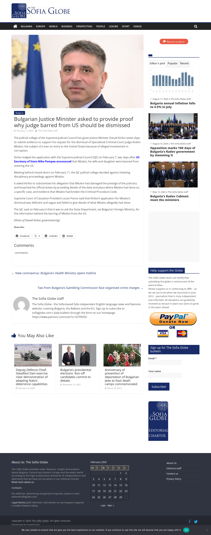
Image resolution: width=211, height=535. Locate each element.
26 (104, 497)
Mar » (111, 505)
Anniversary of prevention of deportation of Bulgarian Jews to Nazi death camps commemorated (122, 377)
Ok (186, 530)
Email (152, 358)
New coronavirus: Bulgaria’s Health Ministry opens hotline (54, 273)
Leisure (113, 26)
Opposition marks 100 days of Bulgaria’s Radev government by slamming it (172, 151)
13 (109, 485)
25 (99, 497)
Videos (137, 26)
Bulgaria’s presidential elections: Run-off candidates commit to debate (75, 375)
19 (104, 491)
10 (93, 485)
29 (120, 497)
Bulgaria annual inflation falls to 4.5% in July (172, 105)
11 (99, 485)
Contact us (172, 473)
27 (109, 497)
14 (115, 485)
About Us (171, 463)
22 (120, 491)
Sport (125, 26)
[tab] (157, 64)
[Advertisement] (173, 237)
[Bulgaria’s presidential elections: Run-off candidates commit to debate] (77, 346)
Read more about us (23, 482)
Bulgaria (26, 26)
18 (99, 491)
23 (126, 491)
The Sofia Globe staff (47, 130)
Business (66, 26)
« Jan (103, 505)
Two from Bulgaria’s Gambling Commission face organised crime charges (90, 288)
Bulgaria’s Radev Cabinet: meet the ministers (169, 198)
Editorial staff (173, 468)
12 (104, 485)
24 (93, 497)
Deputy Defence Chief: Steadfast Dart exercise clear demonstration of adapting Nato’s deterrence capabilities (32, 377)
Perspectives (84, 26)
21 (115, 491)
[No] (207, 530)
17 (93, 491)
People (100, 26)
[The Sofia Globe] (15, 26)
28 (115, 497)
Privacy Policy (173, 478)
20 (109, 491)
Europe (40, 26)
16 (126, 485)
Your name (154, 371)
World (53, 26)
